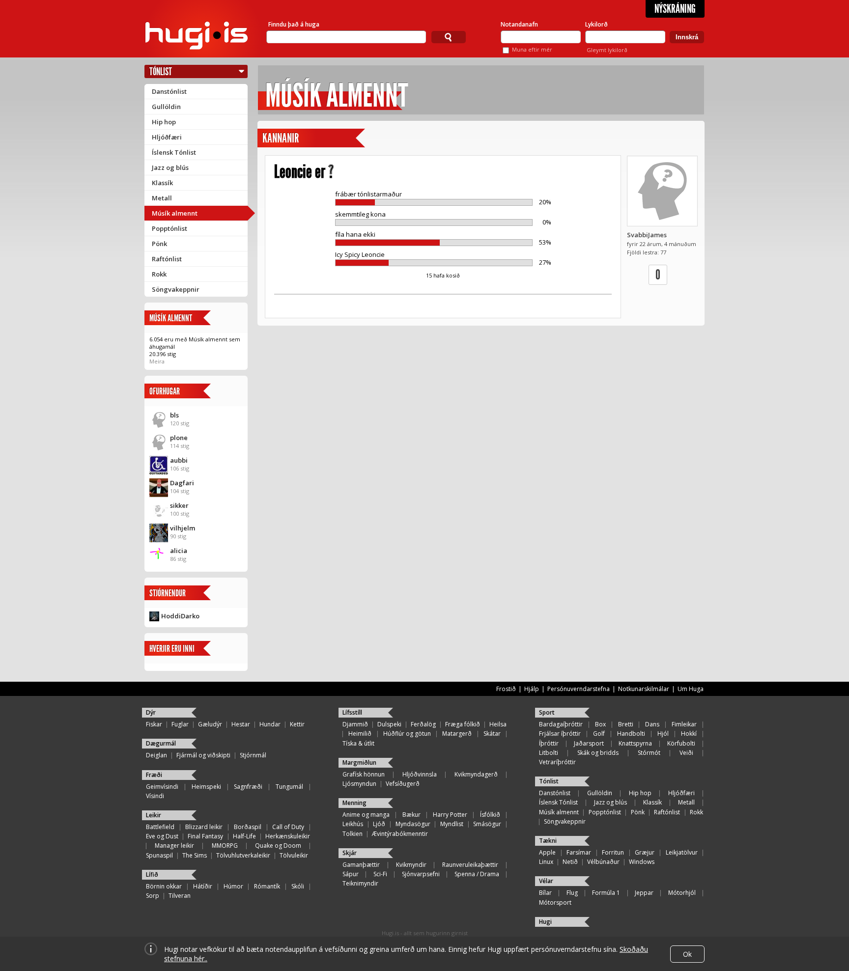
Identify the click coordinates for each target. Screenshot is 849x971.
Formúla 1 (606, 892)
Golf (599, 733)
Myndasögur (413, 824)
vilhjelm (182, 528)
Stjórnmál (253, 755)
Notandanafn (519, 24)
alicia (178, 550)
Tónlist (160, 71)
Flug (572, 892)
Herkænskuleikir (287, 836)
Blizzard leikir (204, 827)
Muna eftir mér (532, 49)
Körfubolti (681, 743)
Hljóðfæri (167, 137)
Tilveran (180, 895)
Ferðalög (423, 724)
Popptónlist (169, 228)
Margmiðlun (359, 762)
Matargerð (457, 733)
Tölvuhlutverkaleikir (243, 855)
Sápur (350, 874)
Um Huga (691, 689)
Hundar (270, 724)
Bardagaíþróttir (561, 724)
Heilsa (498, 724)
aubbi (179, 460)
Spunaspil (159, 855)
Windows (641, 862)
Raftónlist (167, 258)
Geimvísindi (162, 786)
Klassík (162, 182)
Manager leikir (174, 845)
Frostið (506, 689)
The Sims (194, 855)
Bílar (545, 892)
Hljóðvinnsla (419, 774)
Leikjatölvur (682, 852)
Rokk (159, 274)
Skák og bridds (598, 753)
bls (174, 415)
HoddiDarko (180, 615)
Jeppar (644, 892)
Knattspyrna (635, 743)
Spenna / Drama (476, 874)
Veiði (686, 753)
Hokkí (689, 733)
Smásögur (487, 824)
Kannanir (280, 138)
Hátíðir (202, 886)
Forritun (613, 852)
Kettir (297, 724)
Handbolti (631, 733)
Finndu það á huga (293, 24)
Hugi (545, 921)
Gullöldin (166, 106)
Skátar (492, 733)
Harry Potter (450, 814)
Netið (570, 862)
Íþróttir (549, 743)
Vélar (546, 881)
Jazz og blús (170, 167)
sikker (179, 505)
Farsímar (578, 852)
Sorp (152, 895)
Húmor (233, 886)
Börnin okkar (164, 886)
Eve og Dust (162, 836)
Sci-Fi (380, 874)
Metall (162, 198)
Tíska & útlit (358, 743)
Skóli (297, 886)
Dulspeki (389, 724)
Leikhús (352, 824)
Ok (687, 954)
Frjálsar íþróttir (560, 733)
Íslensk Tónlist (174, 152)
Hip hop (164, 121)
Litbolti (548, 753)
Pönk (159, 243)
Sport (547, 712)
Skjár (349, 853)
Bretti (625, 724)
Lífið (152, 874)
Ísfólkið (490, 814)
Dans (652, 724)
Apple (547, 852)
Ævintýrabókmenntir (400, 834)
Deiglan (156, 755)
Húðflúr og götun (407, 733)
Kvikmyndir (411, 864)
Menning (354, 803)
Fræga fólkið (462, 724)
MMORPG (225, 845)
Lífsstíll (352, 712)
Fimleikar (684, 724)
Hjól (663, 733)
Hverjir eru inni (172, 648)
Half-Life (244, 836)
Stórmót (649, 753)
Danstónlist (169, 91)
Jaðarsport (589, 743)
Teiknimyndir (360, 883)
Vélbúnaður (603, 862)
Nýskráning (675, 9)
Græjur (644, 852)
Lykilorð (596, 24)
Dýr (151, 712)
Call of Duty (288, 827)
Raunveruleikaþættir (470, 864)
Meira (157, 361)
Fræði (154, 775)
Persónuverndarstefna (578, 689)
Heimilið (359, 733)
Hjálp (531, 689)
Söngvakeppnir (175, 289)
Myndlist (451, 824)
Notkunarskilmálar (643, 689)
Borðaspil (247, 827)
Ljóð (379, 824)
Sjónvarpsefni (421, 874)
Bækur (411, 814)
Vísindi (155, 796)
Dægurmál (161, 743)
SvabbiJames (647, 234)
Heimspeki (206, 786)
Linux (546, 862)
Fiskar (154, 724)
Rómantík (267, 886)
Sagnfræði (248, 786)
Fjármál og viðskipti (203, 755)
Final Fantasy (205, 836)
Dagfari (182, 482)
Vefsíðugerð (403, 783)
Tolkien (352, 834)
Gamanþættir (361, 864)
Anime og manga (366, 814)
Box (600, 724)
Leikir (153, 815)
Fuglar (180, 724)
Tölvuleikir (294, 855)
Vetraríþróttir (557, 762)
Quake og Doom (278, 845)
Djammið (355, 724)
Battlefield (160, 827)
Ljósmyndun (359, 783)
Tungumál (289, 786)
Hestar (240, 724)
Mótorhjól (682, 892)
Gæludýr (210, 724)
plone (179, 437)
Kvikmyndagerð (476, 774)
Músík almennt (175, 213)
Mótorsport (555, 902)
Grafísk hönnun (363, 774)
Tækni (548, 840)
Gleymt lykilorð (607, 50)
